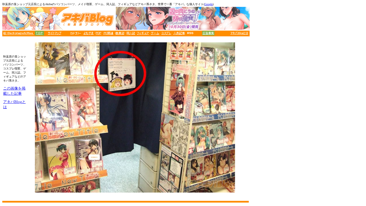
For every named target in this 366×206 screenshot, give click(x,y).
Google (208, 4)
